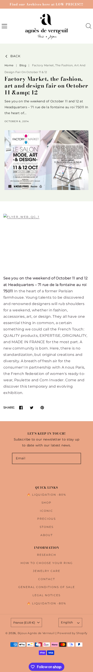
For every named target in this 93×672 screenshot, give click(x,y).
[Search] (88, 26)
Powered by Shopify (72, 633)
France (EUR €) (24, 622)
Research (46, 554)
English (67, 622)
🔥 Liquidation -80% (46, 494)
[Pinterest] (42, 407)
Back (15, 56)
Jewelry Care (46, 571)
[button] (4, 26)
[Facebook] (21, 407)
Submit (46, 473)
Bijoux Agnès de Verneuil (36, 633)
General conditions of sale (46, 587)
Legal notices (46, 595)
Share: (9, 407)
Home (9, 65)
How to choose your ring (47, 563)
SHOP (46, 502)
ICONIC (46, 510)
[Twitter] (31, 407)
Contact (46, 579)
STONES (46, 527)
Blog (23, 65)
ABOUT (46, 535)
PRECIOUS (46, 518)
